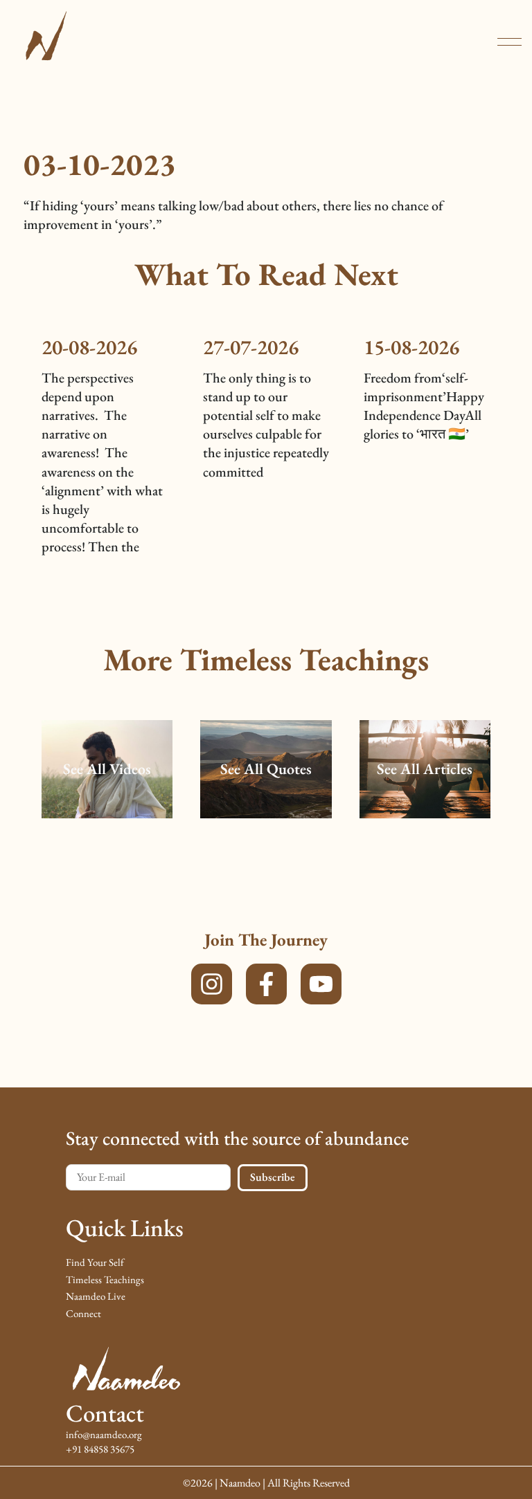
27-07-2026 (251, 346)
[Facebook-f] (266, 984)
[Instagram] (211, 984)
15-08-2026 (411, 346)
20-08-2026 (89, 346)
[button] (509, 42)
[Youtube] (321, 984)
